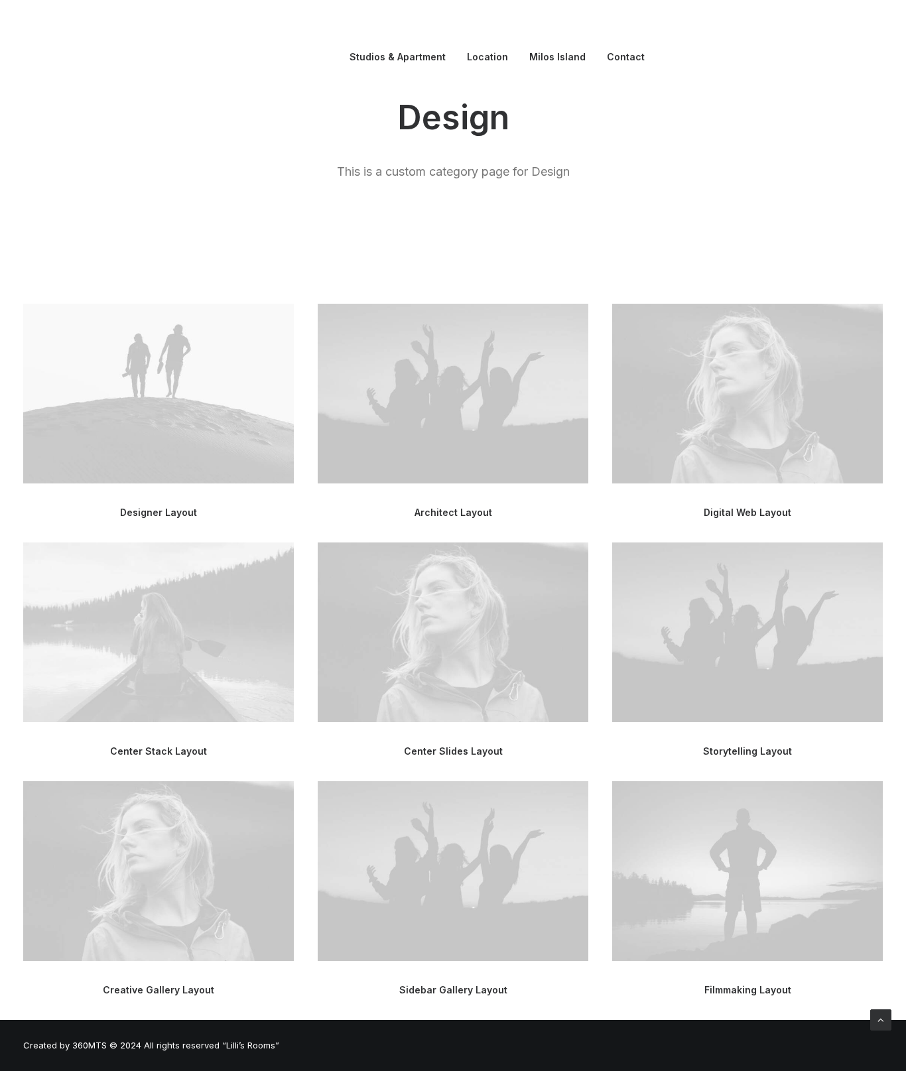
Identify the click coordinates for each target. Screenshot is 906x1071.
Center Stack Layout (158, 751)
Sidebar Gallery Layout (453, 989)
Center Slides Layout (453, 751)
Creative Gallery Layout (158, 989)
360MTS (89, 1045)
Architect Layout (453, 512)
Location (487, 56)
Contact (626, 56)
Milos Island (557, 56)
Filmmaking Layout (747, 989)
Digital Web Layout (747, 512)
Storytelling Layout (747, 751)
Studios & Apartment (398, 56)
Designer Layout (158, 512)
